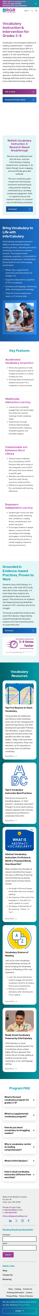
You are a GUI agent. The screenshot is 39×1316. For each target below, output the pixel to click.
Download (12, 209)
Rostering (7, 1279)
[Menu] (36, 10)
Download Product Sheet (15, 100)
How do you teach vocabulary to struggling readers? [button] (17, 1130)
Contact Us (8, 1275)
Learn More (10, 1001)
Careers (29, 1292)
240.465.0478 (11, 1212)
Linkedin (10, 1220)
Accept (18, 1311)
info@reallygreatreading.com (15, 1216)
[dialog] (19, 1307)
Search (32, 11)
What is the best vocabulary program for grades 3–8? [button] (16, 1100)
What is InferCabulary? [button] (16, 1160)
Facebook (28, 1220)
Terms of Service (26, 1296)
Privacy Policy (12, 1296)
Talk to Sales (10, 92)
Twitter (16, 1220)
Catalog (18, 1289)
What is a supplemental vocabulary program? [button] (16, 1115)
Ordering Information (15, 1292)
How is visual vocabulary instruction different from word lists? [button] (17, 1174)
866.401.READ (11, 1210)
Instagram (22, 1220)
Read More (9, 756)
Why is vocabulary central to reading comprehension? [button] (17, 1147)
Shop (5, 1270)
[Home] (10, 11)
